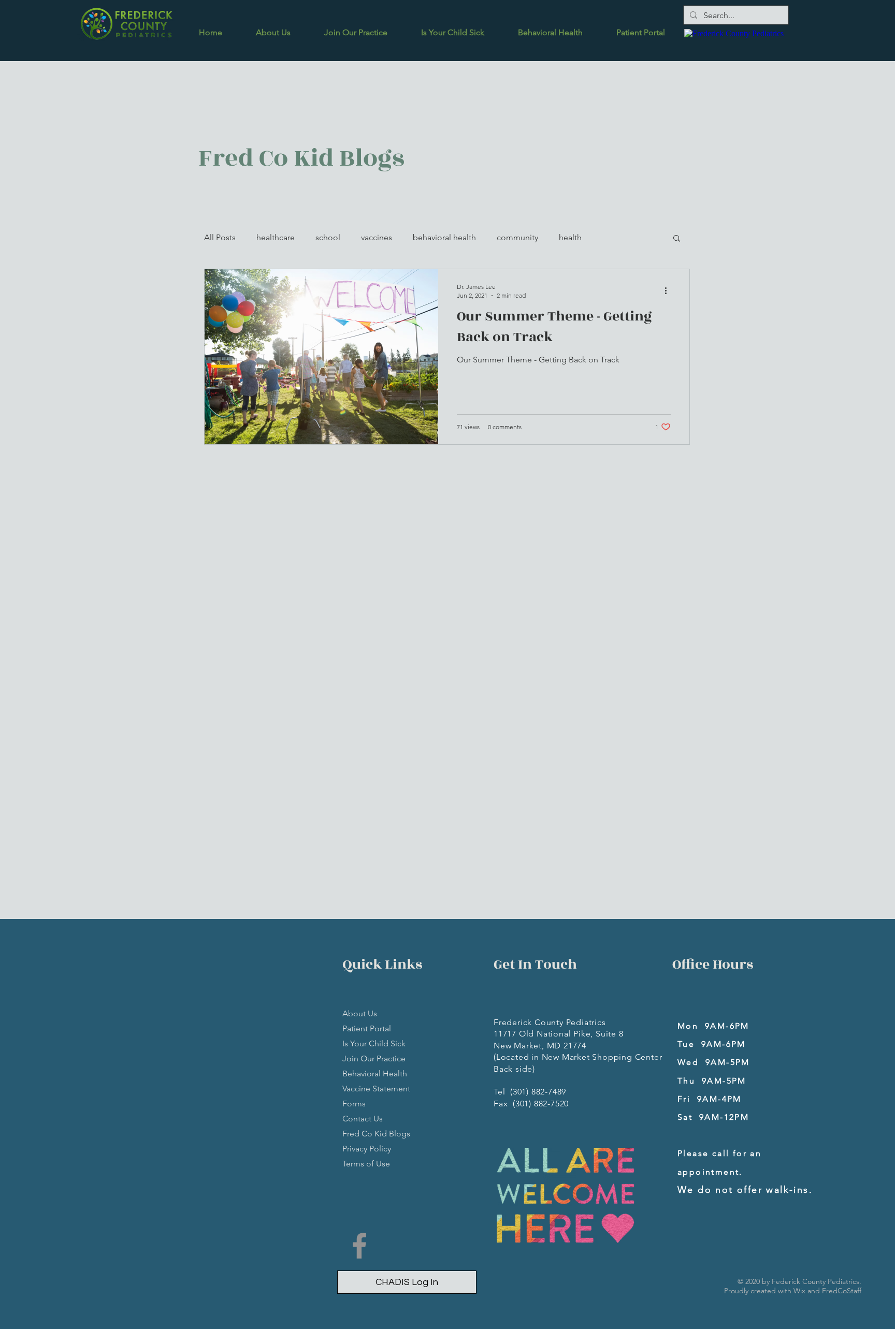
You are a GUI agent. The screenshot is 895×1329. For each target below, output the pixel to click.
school (327, 237)
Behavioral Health (374, 1073)
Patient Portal (366, 1028)
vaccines (376, 237)
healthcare (275, 237)
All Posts (220, 237)
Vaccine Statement (376, 1088)
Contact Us (362, 1118)
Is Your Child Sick (374, 1043)
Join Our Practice (374, 1058)
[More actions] (669, 290)
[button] (677, 238)
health (570, 237)
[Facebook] (359, 1246)
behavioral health (444, 237)
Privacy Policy (366, 1148)
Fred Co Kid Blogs (376, 1133)
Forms (354, 1103)
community (517, 237)
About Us (359, 1013)
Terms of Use (366, 1164)
